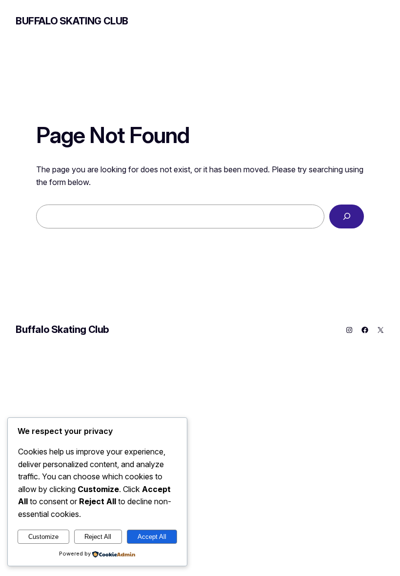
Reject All (97, 536)
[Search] (346, 216)
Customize (43, 536)
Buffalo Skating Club (72, 21)
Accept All (152, 536)
